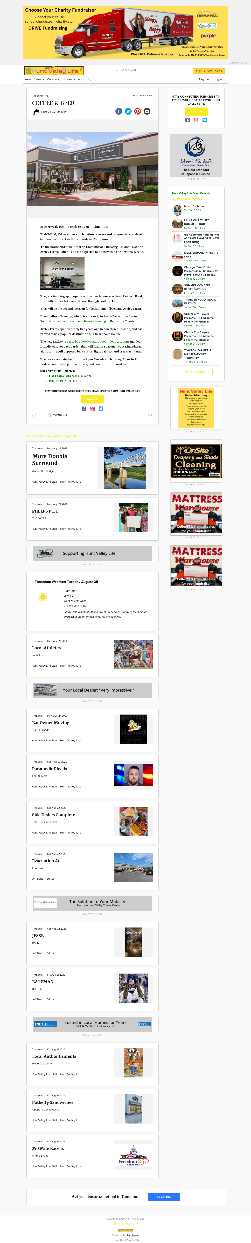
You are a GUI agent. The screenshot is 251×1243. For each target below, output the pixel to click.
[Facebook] (118, 110)
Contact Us (117, 1223)
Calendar (39, 79)
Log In (218, 79)
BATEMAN (43, 981)
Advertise (69, 79)
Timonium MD (40, 95)
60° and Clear (127, 70)
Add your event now (196, 371)
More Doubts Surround (49, 459)
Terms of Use (117, 1240)
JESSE (38, 935)
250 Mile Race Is (48, 1148)
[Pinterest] (137, 110)
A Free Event (40, 1155)
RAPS (35, 943)
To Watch (37, 655)
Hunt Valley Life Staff (54, 112)
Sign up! (92, 399)
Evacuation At (46, 860)
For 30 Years (39, 776)
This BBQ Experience (45, 822)
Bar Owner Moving (50, 722)
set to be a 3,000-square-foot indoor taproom (98, 341)
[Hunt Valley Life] (54, 70)
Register (204, 79)
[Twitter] (128, 110)
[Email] (147, 110)
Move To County (42, 1063)
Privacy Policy (133, 1240)
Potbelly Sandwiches (52, 1102)
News (27, 79)
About (81, 79)
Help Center (133, 1223)
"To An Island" (40, 730)
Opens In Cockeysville (45, 1109)
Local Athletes (46, 647)
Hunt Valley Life (70, 481)
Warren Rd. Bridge (43, 471)
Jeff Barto (38, 878)
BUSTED (37, 989)
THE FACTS (39, 518)
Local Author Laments (54, 1056)
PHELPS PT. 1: (45, 511)
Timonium (37, 448)
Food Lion (38, 868)
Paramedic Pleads (49, 768)
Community (54, 79)
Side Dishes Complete (53, 814)
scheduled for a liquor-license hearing (79, 321)
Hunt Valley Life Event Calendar (192, 193)
